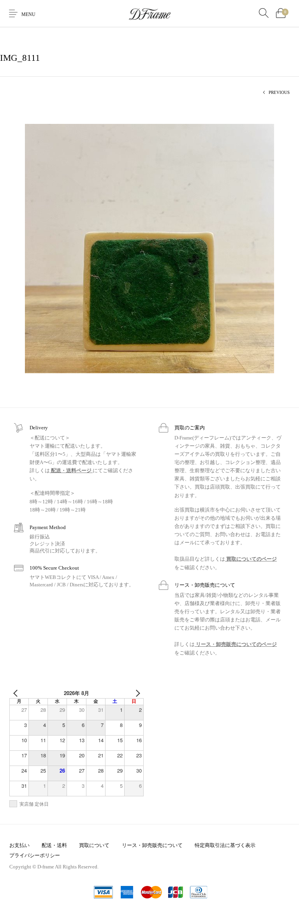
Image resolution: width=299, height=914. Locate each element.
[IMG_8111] (149, 248)
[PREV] (16, 693)
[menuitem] (19, 845)
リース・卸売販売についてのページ (236, 644)
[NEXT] (136, 693)
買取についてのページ (251, 559)
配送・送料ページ (71, 470)
